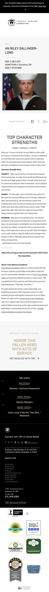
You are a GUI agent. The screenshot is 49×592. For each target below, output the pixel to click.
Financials (8, 471)
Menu (39, 23)
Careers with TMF (10, 477)
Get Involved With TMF (22, 358)
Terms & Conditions (11, 482)
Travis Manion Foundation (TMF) (12, 268)
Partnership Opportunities (13, 473)
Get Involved (9, 464)
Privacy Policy (9, 479)
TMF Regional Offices (15, 502)
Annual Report (9, 468)
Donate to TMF (9, 466)
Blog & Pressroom (10, 475)
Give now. (42, 6)
